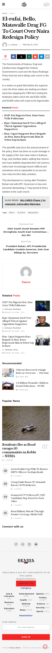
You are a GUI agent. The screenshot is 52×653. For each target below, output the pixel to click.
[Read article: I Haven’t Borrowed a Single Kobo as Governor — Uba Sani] (8, 372)
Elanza (14, 44)
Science (41, 604)
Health (23, 600)
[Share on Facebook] (13, 56)
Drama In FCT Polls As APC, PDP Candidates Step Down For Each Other (28, 498)
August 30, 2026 (11, 312)
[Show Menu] (3, 4)
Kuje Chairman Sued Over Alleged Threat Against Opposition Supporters (25, 126)
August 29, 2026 (11, 353)
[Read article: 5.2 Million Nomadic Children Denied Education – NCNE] (8, 385)
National (26, 604)
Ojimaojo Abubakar (13, 309)
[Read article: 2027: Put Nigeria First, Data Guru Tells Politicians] (42, 306)
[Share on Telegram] (41, 56)
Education (9, 608)
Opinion (40, 594)
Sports (39, 611)
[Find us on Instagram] (22, 544)
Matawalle (33, 213)
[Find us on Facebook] (16, 544)
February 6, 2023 (30, 44)
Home (4, 13)
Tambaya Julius (11, 350)
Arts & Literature (9, 595)
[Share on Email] (35, 56)
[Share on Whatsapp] (29, 56)
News (12, 13)
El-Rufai (21, 213)
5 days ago (22, 390)
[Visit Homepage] (24, 4)
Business (9, 602)
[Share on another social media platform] (47, 56)
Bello (11, 213)
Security (40, 607)
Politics (43, 597)
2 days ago (22, 377)
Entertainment (26, 594)
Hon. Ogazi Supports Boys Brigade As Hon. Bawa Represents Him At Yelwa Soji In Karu (25, 136)
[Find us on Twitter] (29, 544)
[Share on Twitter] (21, 56)
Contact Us (26, 583)
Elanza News (15, 648)
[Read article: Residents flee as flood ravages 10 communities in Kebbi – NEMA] (26, 423)
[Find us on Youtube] (36, 544)
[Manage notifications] (45, 646)
